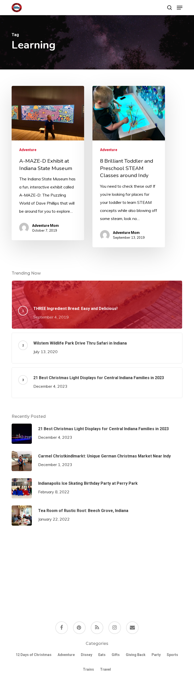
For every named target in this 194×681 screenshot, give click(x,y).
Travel (105, 669)
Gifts (116, 655)
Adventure (27, 150)
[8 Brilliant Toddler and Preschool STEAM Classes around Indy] (128, 166)
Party (156, 655)
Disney (86, 655)
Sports (172, 655)
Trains (88, 669)
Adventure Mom (45, 226)
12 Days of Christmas (34, 655)
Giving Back (136, 655)
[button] (179, 7)
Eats (102, 655)
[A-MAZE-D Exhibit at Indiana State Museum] (48, 163)
